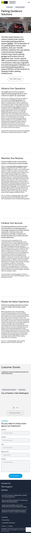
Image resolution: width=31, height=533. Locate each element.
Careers (4, 490)
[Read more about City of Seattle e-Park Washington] (15, 379)
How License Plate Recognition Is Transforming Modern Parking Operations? (14, 501)
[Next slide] (17, 407)
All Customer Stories (14, 413)
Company (3, 437)
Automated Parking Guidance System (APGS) (14, 167)
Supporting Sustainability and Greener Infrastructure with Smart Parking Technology (14, 506)
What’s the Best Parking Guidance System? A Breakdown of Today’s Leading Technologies (14, 510)
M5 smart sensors (17, 100)
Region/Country (5, 451)
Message (3, 459)
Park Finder (15, 334)
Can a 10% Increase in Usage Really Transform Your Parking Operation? (14, 496)
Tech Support (6, 487)
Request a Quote (20, 7)
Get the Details (14, 476)
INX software (17, 107)
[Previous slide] (14, 407)
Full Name (3, 429)
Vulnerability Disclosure (8, 523)
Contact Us (9, 7)
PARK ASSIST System (15, 79)
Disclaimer (5, 517)
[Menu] (29, 2)
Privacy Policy (5, 520)
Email (2, 444)
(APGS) (10, 43)
